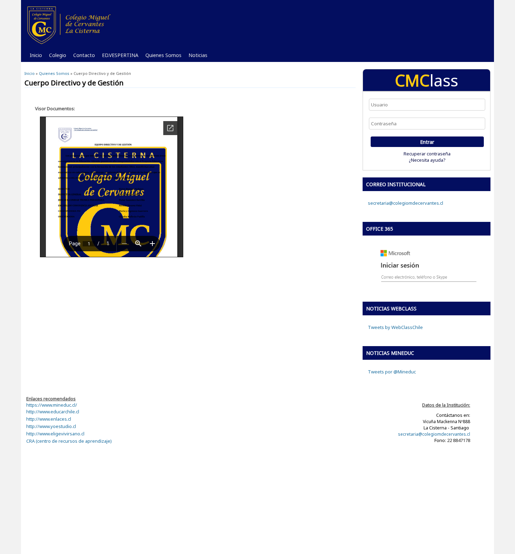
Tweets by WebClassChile (395, 327)
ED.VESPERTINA (118, 57)
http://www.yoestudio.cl (51, 426)
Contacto (82, 57)
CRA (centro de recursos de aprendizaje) (69, 441)
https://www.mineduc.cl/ (51, 405)
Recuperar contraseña (427, 153)
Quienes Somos (161, 57)
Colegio (56, 57)
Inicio (36, 55)
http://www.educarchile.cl (52, 411)
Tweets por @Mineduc (392, 372)
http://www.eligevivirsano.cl (55, 433)
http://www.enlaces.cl (48, 419)
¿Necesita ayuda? (427, 160)
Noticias (196, 57)
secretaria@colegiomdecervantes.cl (405, 203)
